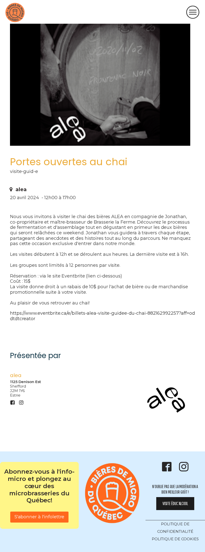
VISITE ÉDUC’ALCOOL (175, 503)
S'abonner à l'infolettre (39, 517)
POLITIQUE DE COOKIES (175, 539)
